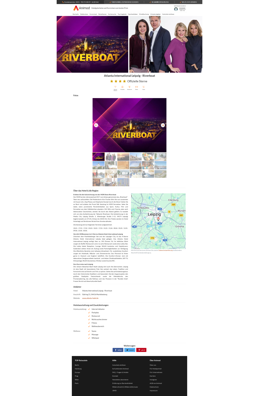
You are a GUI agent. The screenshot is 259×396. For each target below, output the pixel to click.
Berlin (77, 365)
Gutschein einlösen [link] (119, 365)
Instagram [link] (153, 380)
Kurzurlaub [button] (93, 14)
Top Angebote (122, 14)
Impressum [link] (154, 390)
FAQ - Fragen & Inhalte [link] (120, 372)
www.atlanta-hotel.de (90, 298)
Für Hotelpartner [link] (156, 369)
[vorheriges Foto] (96, 125)
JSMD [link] (114, 390)
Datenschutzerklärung (155, 221)
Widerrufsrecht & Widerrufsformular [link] (125, 387)
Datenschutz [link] (154, 387)
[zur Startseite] (81, 8)
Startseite (76, 14)
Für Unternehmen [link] (156, 372)
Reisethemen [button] (102, 14)
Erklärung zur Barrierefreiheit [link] (122, 383)
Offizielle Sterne (137, 81)
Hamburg (78, 369)
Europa (77, 372)
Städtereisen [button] (84, 14)
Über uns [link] (153, 365)
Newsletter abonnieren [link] (120, 380)
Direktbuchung (144, 14)
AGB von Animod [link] (156, 383)
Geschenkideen (133, 14)
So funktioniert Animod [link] (120, 369)
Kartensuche (112, 14)
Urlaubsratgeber (155, 14)
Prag (76, 376)
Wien (77, 380)
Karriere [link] (153, 376)
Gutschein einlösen (168, 14)
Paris (76, 383)
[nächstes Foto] (163, 125)
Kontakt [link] (115, 376)
